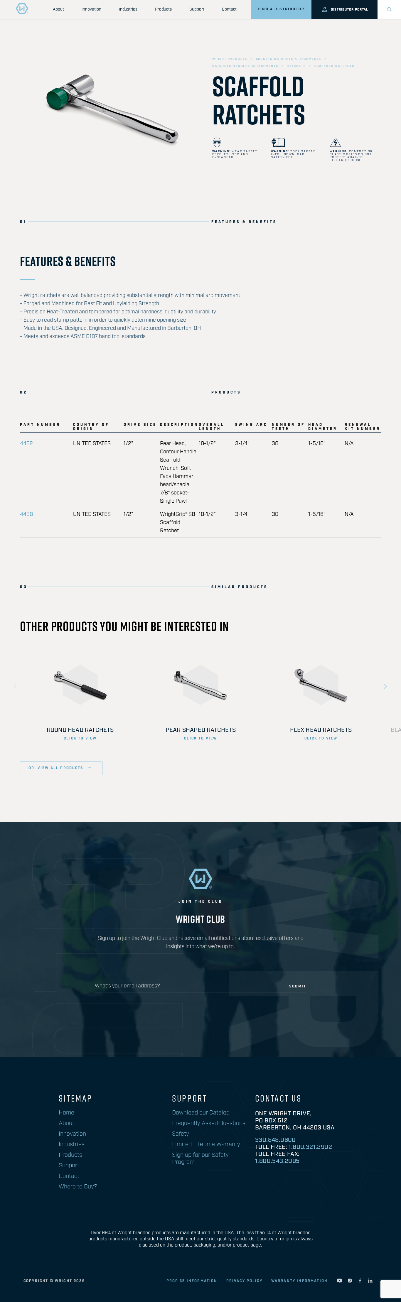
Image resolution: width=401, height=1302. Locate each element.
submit (297, 986)
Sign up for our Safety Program (200, 1158)
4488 (26, 514)
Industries (128, 9)
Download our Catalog (201, 1113)
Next (385, 686)
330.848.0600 (275, 1140)
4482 (26, 443)
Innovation (91, 9)
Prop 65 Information (192, 1281)
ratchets (296, 66)
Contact (229, 9)
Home (66, 1113)
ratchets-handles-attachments (245, 66)
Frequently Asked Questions (208, 1123)
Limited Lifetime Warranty (206, 1144)
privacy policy (244, 1281)
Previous (15, 686)
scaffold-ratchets (334, 66)
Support (196, 9)
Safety (180, 1134)
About (58, 9)
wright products (229, 59)
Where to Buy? (78, 1186)
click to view (80, 738)
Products (163, 9)
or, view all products (56, 768)
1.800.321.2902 (310, 1147)
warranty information (299, 1281)
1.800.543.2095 (277, 1161)
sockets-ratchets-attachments (288, 59)
